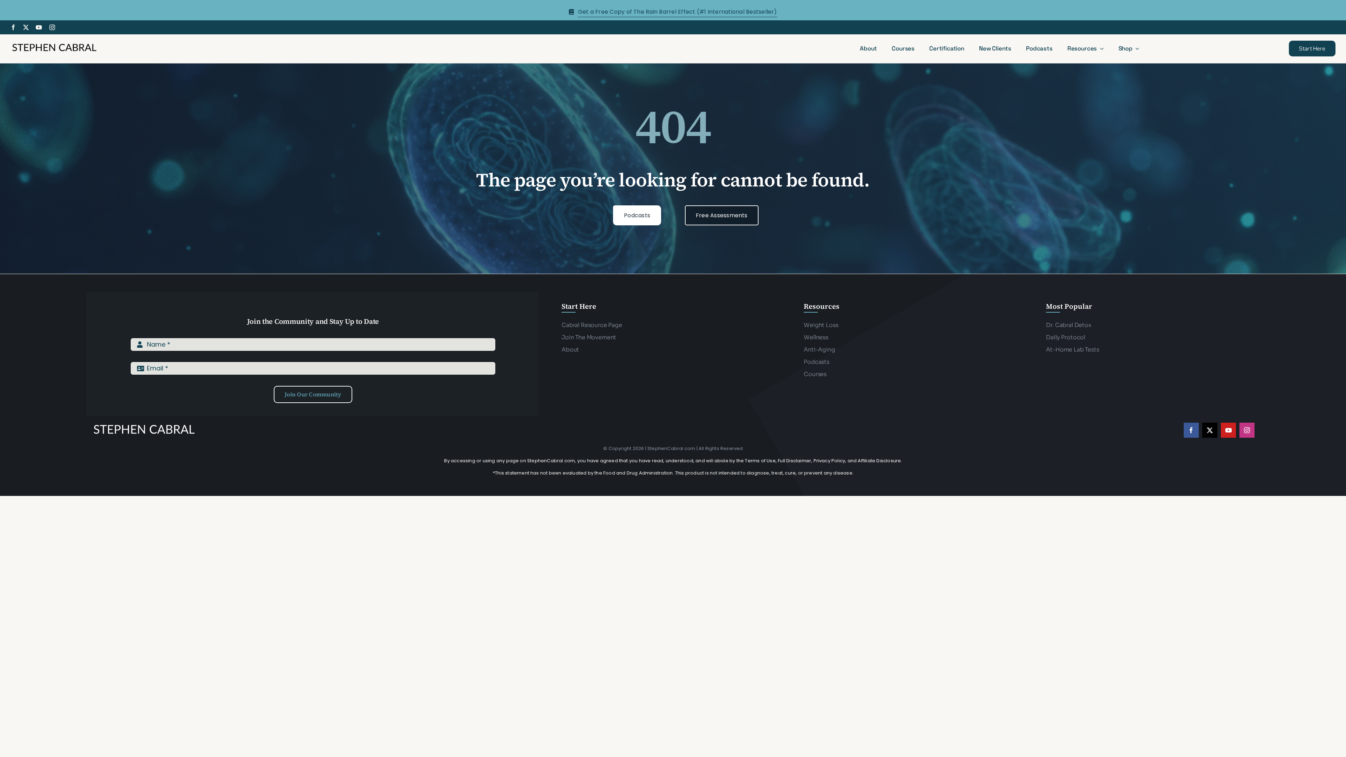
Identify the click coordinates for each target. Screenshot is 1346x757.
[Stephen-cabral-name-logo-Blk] (54, 45)
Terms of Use (760, 460)
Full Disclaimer (794, 460)
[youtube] (39, 27)
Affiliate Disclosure (879, 460)
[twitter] (26, 27)
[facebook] (13, 27)
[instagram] (52, 27)
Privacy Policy (829, 460)
